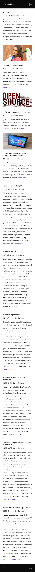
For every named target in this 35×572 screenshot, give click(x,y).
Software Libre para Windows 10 (16, 112)
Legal (30, 568)
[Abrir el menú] (30, 4)
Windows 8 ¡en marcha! (12, 315)
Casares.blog (8, 4)
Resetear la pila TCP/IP (12, 186)
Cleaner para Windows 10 (13, 65)
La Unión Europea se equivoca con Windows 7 (17, 444)
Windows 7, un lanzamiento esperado (14, 379)
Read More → (8, 87)
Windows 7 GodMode (12, 252)
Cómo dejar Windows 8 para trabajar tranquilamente (14, 154)
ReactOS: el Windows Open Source (17, 508)
